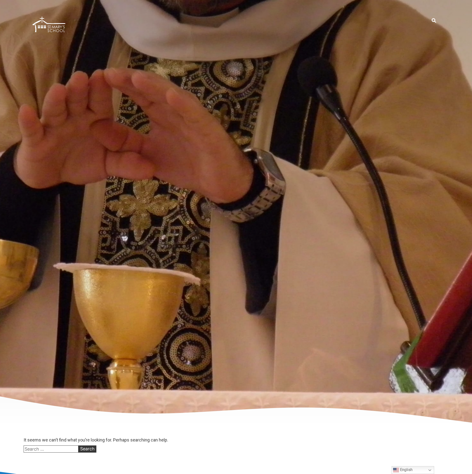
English (406, 469)
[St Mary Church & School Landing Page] (49, 25)
